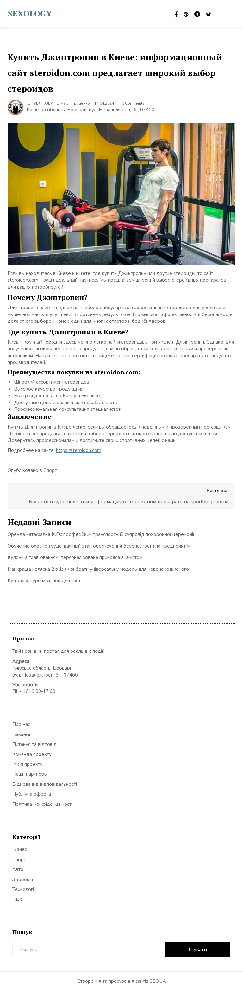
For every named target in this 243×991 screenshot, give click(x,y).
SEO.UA (158, 981)
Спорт (50, 470)
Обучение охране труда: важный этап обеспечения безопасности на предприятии (99, 546)
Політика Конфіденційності (42, 804)
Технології (23, 889)
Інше (17, 899)
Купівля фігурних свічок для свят (44, 580)
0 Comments (133, 103)
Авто (17, 869)
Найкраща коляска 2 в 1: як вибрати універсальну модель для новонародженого (98, 569)
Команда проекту (32, 754)
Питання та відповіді (35, 744)
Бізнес (19, 849)
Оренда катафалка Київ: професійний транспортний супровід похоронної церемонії (101, 534)
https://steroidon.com (78, 450)
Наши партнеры (29, 774)
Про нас (21, 724)
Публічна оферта (31, 794)
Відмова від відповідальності (44, 784)
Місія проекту (27, 764)
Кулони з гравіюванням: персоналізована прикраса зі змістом (75, 557)
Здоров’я (22, 879)
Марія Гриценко (75, 103)
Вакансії (21, 734)
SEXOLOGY (30, 13)
